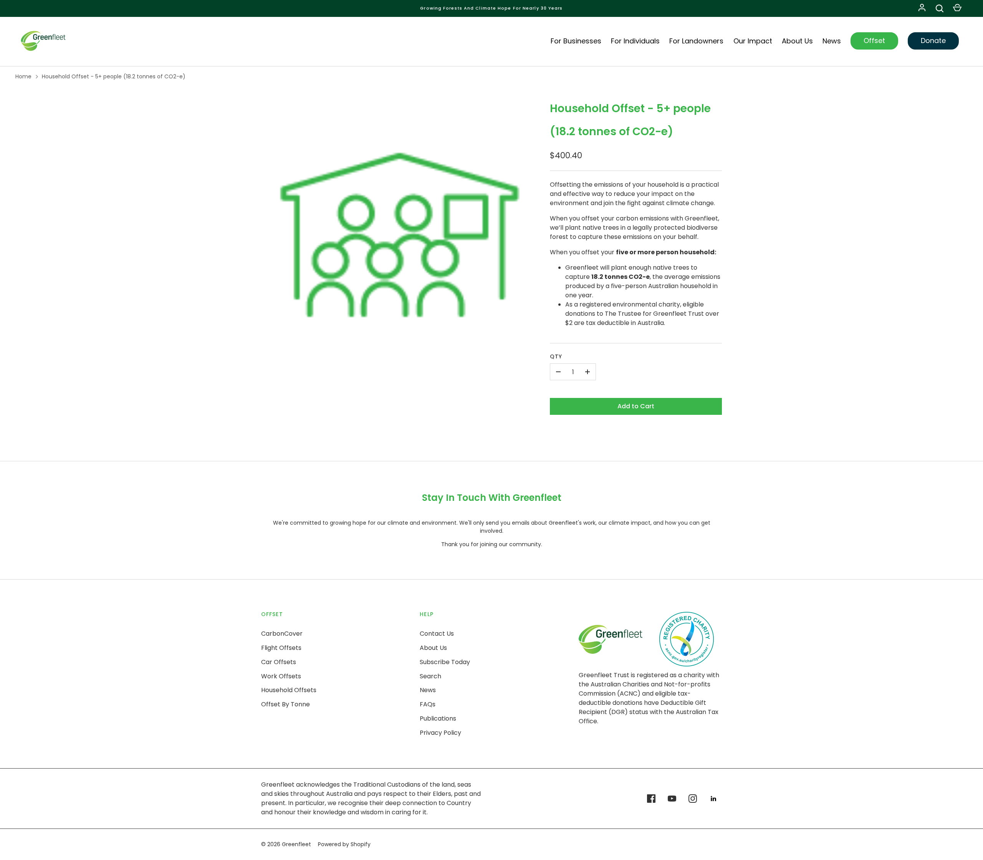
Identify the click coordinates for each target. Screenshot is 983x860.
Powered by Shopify (344, 844)
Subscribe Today (445, 662)
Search (430, 676)
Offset (874, 40)
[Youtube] (672, 798)
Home (23, 76)
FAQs (427, 704)
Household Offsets (288, 690)
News (831, 41)
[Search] (939, 8)
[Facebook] (651, 798)
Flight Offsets (281, 647)
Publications (438, 718)
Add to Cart (635, 406)
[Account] (921, 8)
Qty (556, 356)
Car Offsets (278, 662)
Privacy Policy (440, 732)
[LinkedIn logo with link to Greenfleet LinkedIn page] (713, 798)
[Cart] (957, 8)
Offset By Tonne (285, 704)
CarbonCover (282, 633)
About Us (797, 41)
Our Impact (752, 41)
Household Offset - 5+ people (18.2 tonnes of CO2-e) (113, 76)
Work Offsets (281, 676)
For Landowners (696, 41)
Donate (933, 40)
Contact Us (437, 633)
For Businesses (576, 41)
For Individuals (635, 41)
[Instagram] (692, 798)
